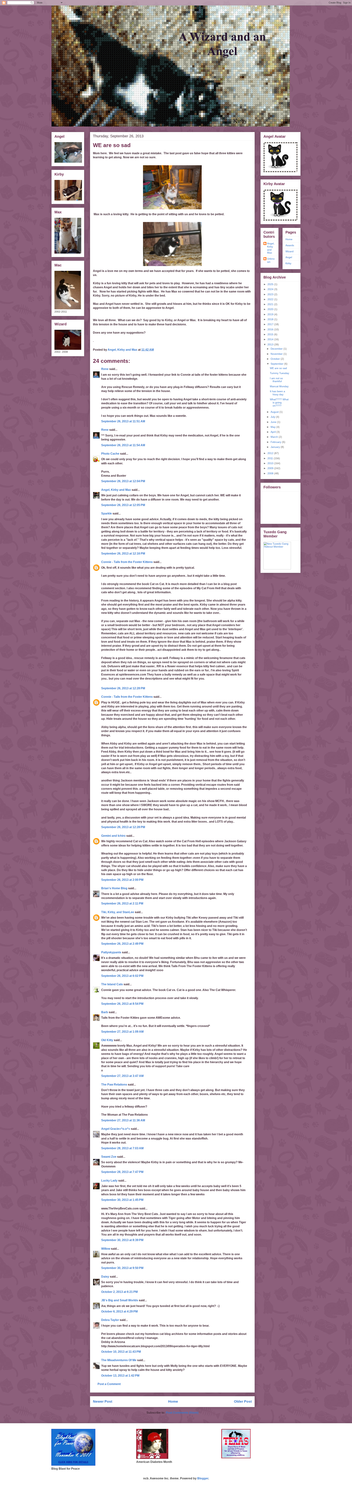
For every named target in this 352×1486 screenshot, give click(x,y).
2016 (270, 329)
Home (173, 1401)
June (274, 421)
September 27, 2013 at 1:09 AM (122, 1031)
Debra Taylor (110, 1319)
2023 (270, 294)
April (273, 431)
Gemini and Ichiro (113, 835)
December (277, 348)
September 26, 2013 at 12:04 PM (123, 481)
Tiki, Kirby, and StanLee (117, 912)
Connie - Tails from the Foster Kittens (127, 562)
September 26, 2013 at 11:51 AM (123, 421)
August (275, 411)
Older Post (243, 1401)
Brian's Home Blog (114, 888)
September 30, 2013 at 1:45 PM (122, 1199)
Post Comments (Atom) (182, 1412)
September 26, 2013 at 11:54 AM (123, 445)
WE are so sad (278, 368)
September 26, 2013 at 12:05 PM (123, 505)
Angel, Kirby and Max (116, 489)
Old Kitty (107, 1040)
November (277, 353)
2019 (270, 314)
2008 (270, 473)
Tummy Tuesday (279, 373)
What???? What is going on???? (279, 402)
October (276, 358)
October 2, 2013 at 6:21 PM (119, 1291)
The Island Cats (112, 984)
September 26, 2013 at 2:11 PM (122, 903)
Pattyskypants (111, 952)
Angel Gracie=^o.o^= (115, 1128)
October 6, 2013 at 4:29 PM (119, 1311)
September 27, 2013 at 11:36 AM (123, 1120)
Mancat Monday (279, 386)
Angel (288, 257)
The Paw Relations (114, 1084)
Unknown (271, 260)
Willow (105, 1248)
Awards (289, 245)
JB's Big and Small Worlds (119, 1300)
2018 (270, 319)
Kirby (288, 263)
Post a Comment (109, 1384)
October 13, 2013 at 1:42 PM (120, 1375)
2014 (270, 339)
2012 (270, 453)
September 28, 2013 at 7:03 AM (122, 1148)
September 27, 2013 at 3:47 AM (122, 1075)
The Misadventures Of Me (118, 1360)
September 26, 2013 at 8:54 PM (122, 1003)
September (277, 363)
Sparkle (106, 513)
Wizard (289, 251)
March (275, 436)
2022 (270, 299)
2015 (270, 334)
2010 (270, 463)
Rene (105, 369)
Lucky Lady (109, 1180)
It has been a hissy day (277, 393)
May (273, 426)
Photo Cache (110, 453)
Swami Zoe (108, 1156)
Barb (105, 1012)
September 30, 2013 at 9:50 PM (122, 1268)
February (276, 441)
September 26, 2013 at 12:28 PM (123, 688)
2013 (270, 344)
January (276, 446)
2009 (270, 468)
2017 (270, 324)
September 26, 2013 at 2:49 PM (122, 943)
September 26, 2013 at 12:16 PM (123, 553)
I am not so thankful (276, 380)
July (273, 416)
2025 (270, 284)
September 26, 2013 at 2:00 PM (122, 879)
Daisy (105, 1276)
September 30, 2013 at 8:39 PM (122, 1240)
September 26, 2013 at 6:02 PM (122, 975)
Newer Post (102, 1401)
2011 (270, 458)
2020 (270, 309)
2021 (270, 304)
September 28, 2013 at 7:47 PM (122, 1171)
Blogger (202, 1478)
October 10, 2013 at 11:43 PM (121, 1351)
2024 (270, 289)
